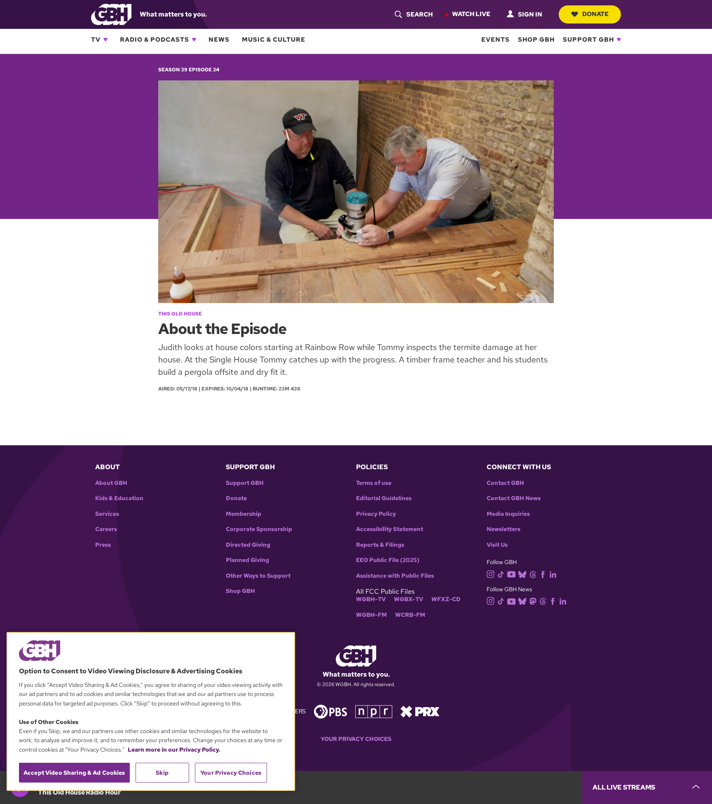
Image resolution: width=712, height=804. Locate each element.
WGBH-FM (371, 614)
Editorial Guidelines (384, 498)
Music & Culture (273, 39)
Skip (162, 772)
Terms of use (373, 483)
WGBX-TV (408, 599)
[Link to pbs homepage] (330, 710)
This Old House (180, 313)
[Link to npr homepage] (373, 710)
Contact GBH (505, 483)
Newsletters (503, 529)
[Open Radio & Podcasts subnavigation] (194, 40)
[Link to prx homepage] (419, 710)
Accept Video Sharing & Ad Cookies (74, 772)
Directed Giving (248, 544)
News (219, 39)
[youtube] (511, 573)
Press (103, 544)
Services (107, 513)
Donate (595, 14)
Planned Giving (247, 560)
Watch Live (471, 14)
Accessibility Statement (389, 529)
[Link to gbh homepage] (111, 13)
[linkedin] (553, 573)
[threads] (532, 573)
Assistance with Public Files (395, 575)
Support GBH (588, 39)
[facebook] (542, 573)
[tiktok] (500, 573)
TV (96, 39)
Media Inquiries (508, 513)
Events (495, 39)
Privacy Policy (376, 513)
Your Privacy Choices (356, 739)
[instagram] (491, 573)
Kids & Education (119, 498)
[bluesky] (522, 573)
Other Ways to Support (258, 575)
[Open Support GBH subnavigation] (619, 40)
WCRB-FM (410, 614)
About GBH (111, 483)
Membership (243, 513)
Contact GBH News (514, 498)
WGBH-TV (371, 599)
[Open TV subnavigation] (105, 40)
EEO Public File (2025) (387, 560)
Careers (106, 529)
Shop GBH (536, 39)
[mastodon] (532, 600)
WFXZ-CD (446, 599)
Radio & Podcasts (154, 39)
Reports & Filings (380, 544)
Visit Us (497, 544)
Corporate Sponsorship (259, 529)
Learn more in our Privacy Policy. (174, 749)
